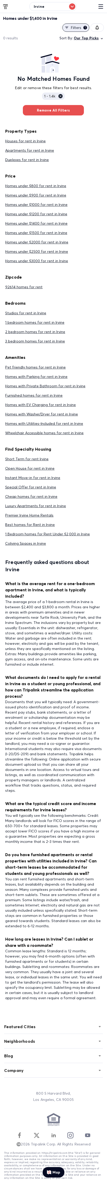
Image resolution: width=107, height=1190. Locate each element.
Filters (78, 27)
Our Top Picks (86, 38)
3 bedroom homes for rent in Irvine (35, 341)
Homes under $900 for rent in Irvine (35, 195)
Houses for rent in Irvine (25, 141)
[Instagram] (70, 1135)
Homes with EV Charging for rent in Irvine (40, 404)
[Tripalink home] (5, 6)
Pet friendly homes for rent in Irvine (35, 367)
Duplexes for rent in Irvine (27, 159)
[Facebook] (19, 1135)
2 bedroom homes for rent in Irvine (35, 331)
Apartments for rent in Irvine (29, 150)
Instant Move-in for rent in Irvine (32, 477)
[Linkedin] (53, 1135)
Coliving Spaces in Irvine (25, 543)
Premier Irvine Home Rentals (29, 515)
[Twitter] (37, 1135)
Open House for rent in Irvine (30, 468)
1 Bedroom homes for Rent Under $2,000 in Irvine (47, 534)
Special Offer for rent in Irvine (30, 487)
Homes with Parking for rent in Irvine (36, 376)
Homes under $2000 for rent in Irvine (36, 242)
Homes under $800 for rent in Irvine (35, 185)
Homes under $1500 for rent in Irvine (36, 232)
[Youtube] (87, 1135)
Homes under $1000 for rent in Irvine (36, 204)
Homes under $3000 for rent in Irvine (36, 261)
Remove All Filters (53, 110)
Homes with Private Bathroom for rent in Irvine (45, 386)
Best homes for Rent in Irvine (30, 524)
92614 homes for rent (24, 287)
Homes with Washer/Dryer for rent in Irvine (41, 414)
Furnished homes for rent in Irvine (34, 395)
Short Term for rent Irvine (27, 459)
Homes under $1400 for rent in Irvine (36, 223)
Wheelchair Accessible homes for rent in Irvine (44, 433)
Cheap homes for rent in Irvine (31, 496)
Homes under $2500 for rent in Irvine (36, 251)
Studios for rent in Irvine (25, 313)
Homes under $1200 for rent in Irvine (36, 214)
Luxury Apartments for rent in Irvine (35, 506)
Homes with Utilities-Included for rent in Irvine (44, 423)
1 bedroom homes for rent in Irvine (34, 322)
